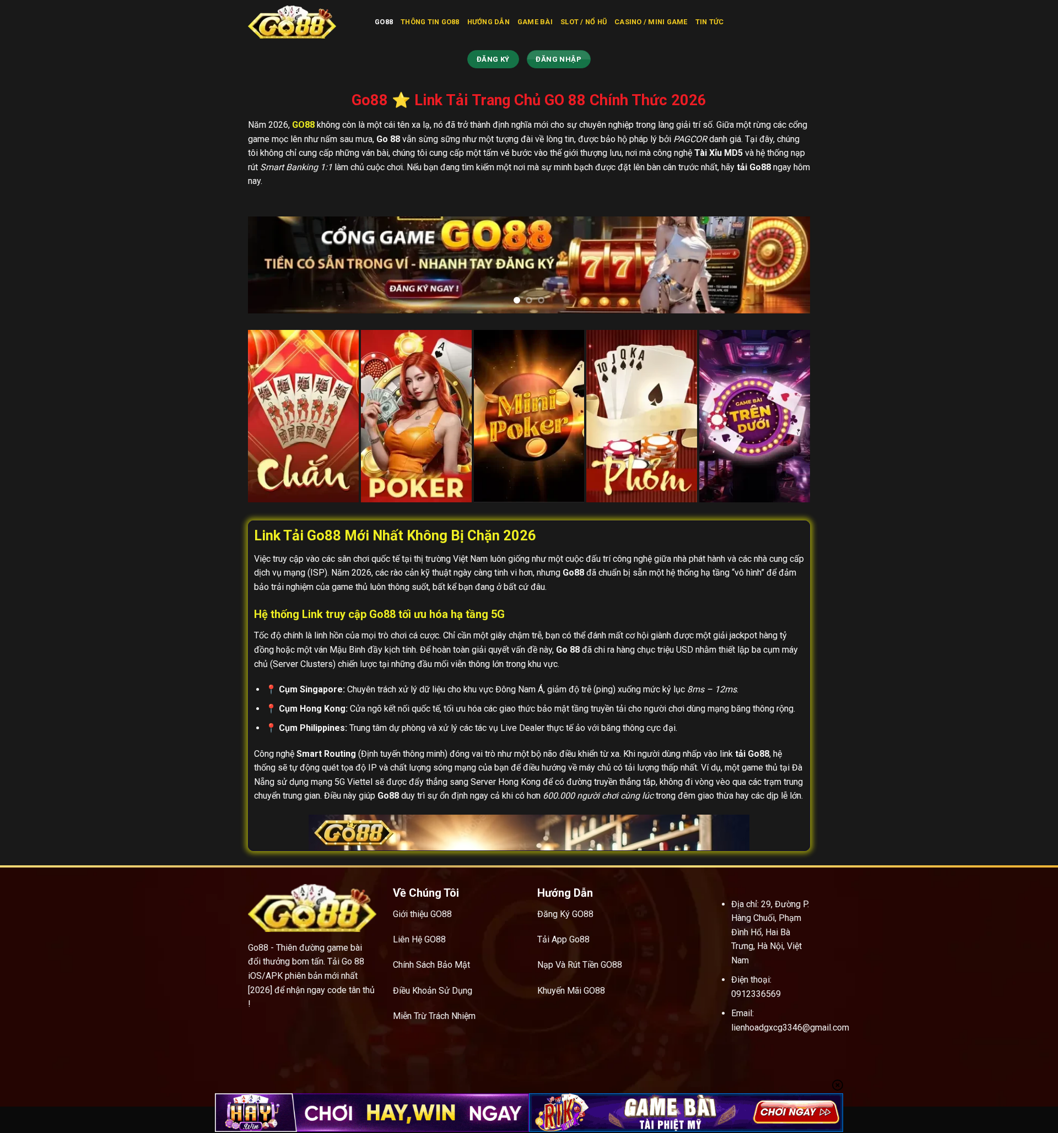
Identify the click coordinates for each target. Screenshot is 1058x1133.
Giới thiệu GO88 (422, 914)
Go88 (384, 22)
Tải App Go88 (563, 939)
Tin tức (709, 22)
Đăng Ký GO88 (565, 914)
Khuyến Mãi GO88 (571, 990)
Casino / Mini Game (651, 22)
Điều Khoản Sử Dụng (432, 990)
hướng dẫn (488, 22)
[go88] (303, 22)
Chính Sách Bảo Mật (431, 964)
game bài (535, 22)
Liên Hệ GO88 (419, 939)
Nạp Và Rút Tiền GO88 (579, 964)
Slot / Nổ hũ (583, 22)
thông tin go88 (430, 22)
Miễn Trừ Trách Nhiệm (434, 1016)
